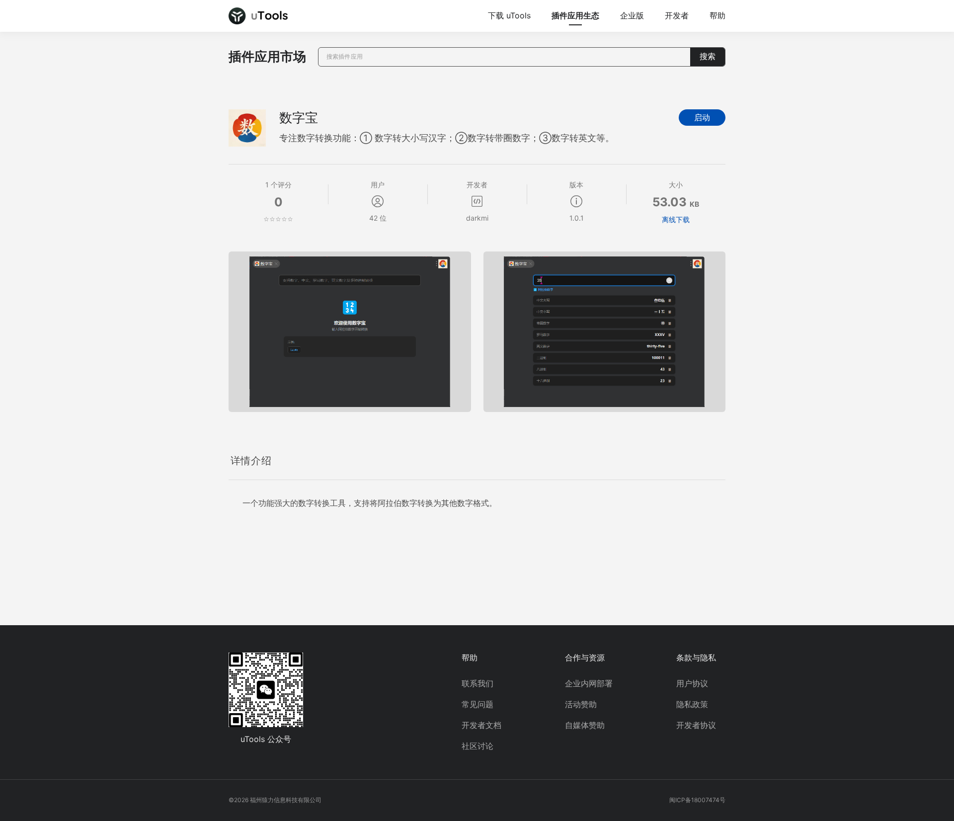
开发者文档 (481, 725)
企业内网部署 (589, 683)
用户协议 (692, 683)
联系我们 (477, 683)
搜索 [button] (708, 56)
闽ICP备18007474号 (697, 800)
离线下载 (676, 219)
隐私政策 (692, 704)
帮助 (717, 15)
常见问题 (477, 704)
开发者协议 (696, 725)
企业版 (632, 15)
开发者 (677, 15)
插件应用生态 (575, 15)
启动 (702, 117)
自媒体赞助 (585, 725)
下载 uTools (509, 15)
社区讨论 (477, 746)
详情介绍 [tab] (251, 461)
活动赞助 (581, 704)
